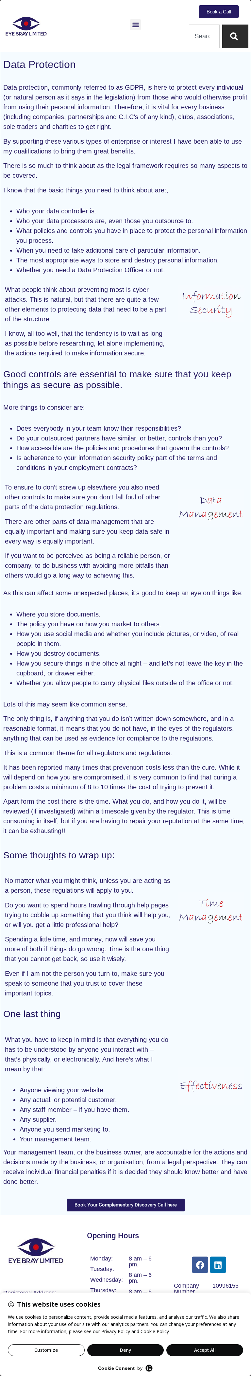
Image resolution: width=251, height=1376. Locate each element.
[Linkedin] (218, 1265)
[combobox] (204, 36)
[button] (135, 24)
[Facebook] (200, 1265)
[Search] (235, 36)
